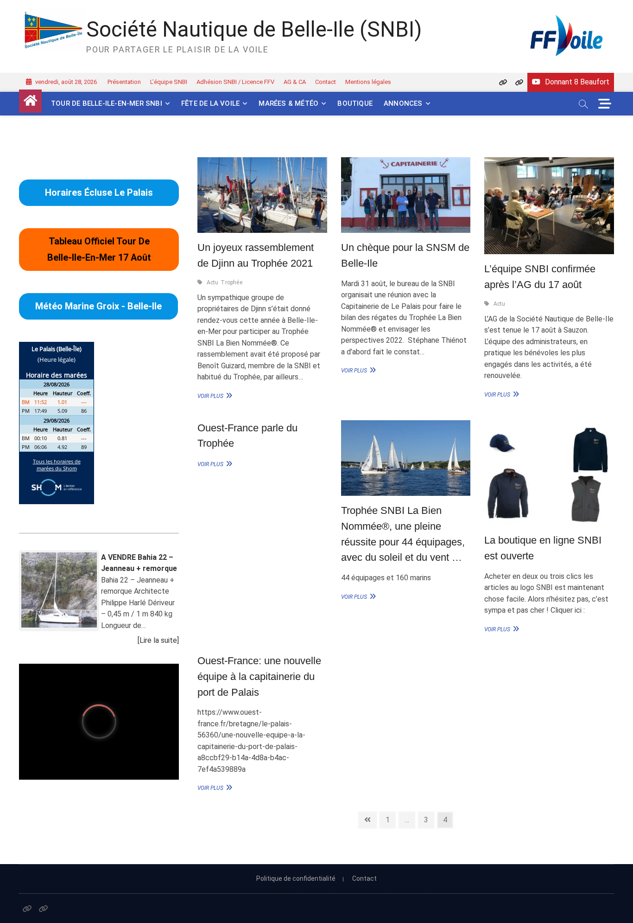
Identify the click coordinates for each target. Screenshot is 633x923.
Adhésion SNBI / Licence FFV (235, 81)
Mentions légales (368, 81)
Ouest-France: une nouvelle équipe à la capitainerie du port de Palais (259, 676)
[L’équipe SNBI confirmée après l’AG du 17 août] (549, 206)
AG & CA (295, 81)
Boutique (355, 103)
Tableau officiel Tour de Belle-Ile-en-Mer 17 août (99, 249)
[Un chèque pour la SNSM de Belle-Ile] (406, 195)
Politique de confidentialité (295, 878)
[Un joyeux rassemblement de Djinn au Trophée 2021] (262, 195)
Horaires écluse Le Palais (99, 192)
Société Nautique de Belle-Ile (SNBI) (254, 29)
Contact (325, 81)
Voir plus (213, 395)
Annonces (403, 103)
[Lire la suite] (158, 640)
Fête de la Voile (210, 103)
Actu (213, 282)
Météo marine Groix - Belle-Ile (98, 306)
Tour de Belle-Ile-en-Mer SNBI (106, 103)
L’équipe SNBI (168, 81)
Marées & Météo (288, 103)
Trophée (231, 282)
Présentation (124, 81)
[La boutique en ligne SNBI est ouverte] (549, 473)
